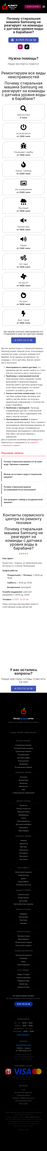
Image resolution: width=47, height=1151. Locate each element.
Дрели (23, 878)
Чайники (23, 840)
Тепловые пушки (23, 936)
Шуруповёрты (23, 882)
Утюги (23, 818)
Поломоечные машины (23, 767)
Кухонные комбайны (23, 824)
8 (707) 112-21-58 (20, 599)
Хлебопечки (23, 850)
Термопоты (23, 844)
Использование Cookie (23, 1101)
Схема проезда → (23, 1035)
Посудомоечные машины (23, 748)
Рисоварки (23, 853)
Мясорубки (23, 827)
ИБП (23, 790)
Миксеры (23, 847)
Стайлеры (23, 958)
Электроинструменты (23, 872)
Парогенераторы (23, 821)
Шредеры (23, 914)
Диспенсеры (23, 917)
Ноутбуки (23, 777)
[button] (44, 7)
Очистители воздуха (23, 945)
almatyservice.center (23, 1045)
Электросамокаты (23, 977)
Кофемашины (24, 815)
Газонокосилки (23, 894)
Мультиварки (24, 831)
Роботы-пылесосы (23, 808)
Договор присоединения (23, 1092)
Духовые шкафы (23, 758)
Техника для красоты (23, 955)
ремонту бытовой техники (32, 1117)
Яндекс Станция (23, 974)
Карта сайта (23, 1104)
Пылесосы (23, 805)
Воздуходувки (23, 898)
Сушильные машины (23, 751)
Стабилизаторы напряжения (23, 793)
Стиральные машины (23, 745)
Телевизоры (23, 764)
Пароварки (23, 856)
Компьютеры (23, 780)
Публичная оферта (23, 1095)
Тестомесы (23, 859)
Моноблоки (23, 786)
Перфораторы (23, 875)
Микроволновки (23, 812)
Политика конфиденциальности (23, 1098)
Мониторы (23, 783)
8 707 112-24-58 (23, 1004)
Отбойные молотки (23, 885)
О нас (24, 1090)
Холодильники (23, 755)
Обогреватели (23, 939)
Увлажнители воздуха (23, 942)
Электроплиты (23, 761)
